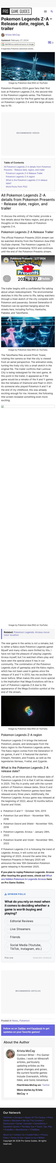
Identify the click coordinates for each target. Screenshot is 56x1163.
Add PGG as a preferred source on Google (19, 44)
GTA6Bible (34, 1129)
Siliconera (16, 1120)
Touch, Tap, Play (44, 1126)
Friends (15, 937)
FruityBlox (9, 1129)
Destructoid (8, 1123)
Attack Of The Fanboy (35, 1117)
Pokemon (24, 1020)
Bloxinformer (22, 1129)
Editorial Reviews (21, 921)
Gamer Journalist (24, 1123)
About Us (7, 1134)
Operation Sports (11, 1126)
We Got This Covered (33, 1120)
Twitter (22, 1028)
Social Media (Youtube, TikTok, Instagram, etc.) (26, 947)
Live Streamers (20, 929)
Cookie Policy (32, 1134)
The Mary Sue (27, 1126)
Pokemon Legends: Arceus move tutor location (26, 633)
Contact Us (19, 1134)
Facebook (36, 1028)
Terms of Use (17, 1137)
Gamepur (18, 1117)
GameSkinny (40, 1123)
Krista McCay (12, 34)
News (15, 1020)
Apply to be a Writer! (35, 1137)
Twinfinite (7, 1117)
